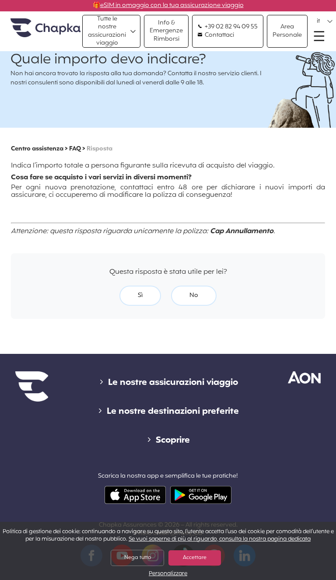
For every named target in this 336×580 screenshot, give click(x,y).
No (193, 295)
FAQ (75, 149)
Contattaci (218, 35)
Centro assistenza (37, 149)
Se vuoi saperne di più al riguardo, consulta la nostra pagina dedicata (220, 539)
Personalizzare (168, 574)
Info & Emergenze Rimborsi (166, 30)
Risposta (99, 149)
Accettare (194, 558)
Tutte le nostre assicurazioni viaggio (107, 31)
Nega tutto (137, 558)
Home (45, 28)
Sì (140, 295)
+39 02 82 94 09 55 (230, 27)
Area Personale (287, 30)
